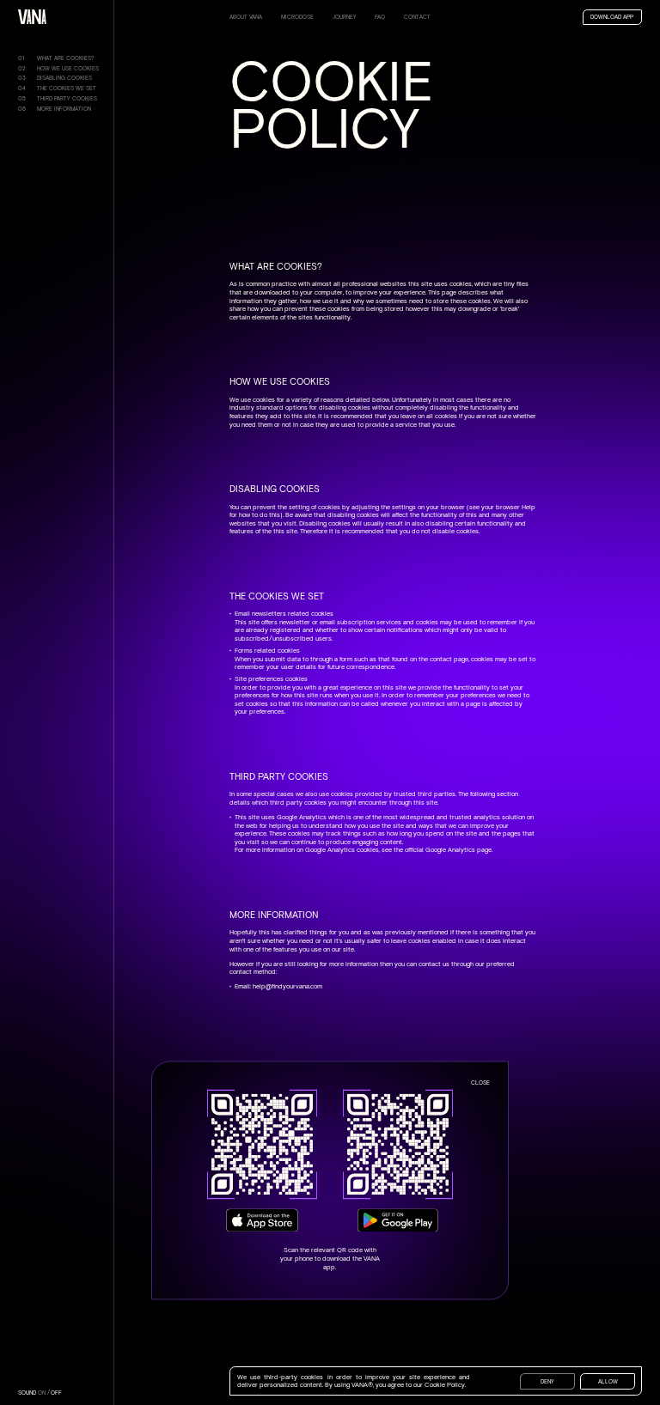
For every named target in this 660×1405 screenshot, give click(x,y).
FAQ (380, 17)
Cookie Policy (445, 1385)
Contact (417, 17)
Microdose (297, 17)
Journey (345, 17)
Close (480, 1083)
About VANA (245, 17)
